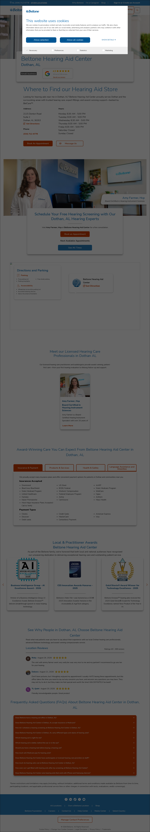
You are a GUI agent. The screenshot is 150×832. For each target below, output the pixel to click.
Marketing (109, 50)
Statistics (83, 50)
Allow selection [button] (41, 39)
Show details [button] (108, 40)
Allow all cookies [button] (75, 39)
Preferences (59, 50)
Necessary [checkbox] (33, 50)
